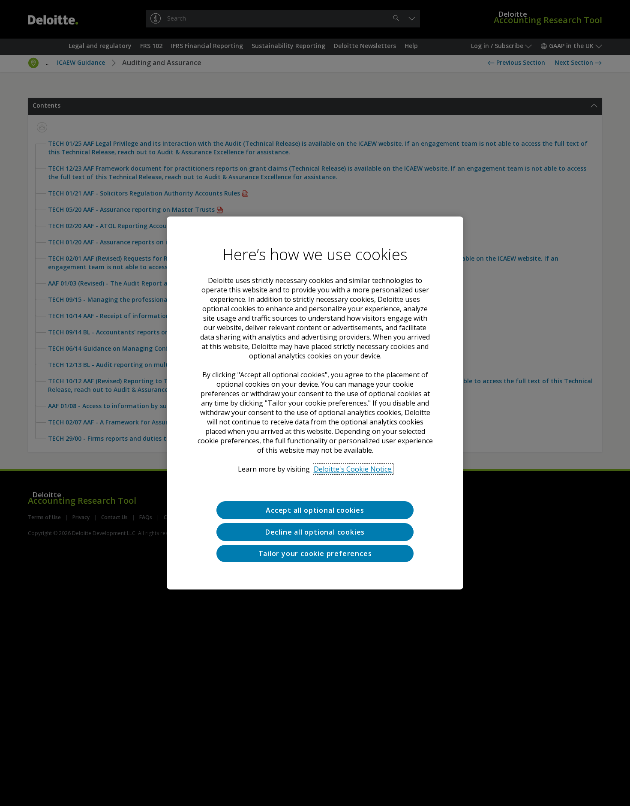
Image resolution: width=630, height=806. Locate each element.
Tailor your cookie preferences (315, 553)
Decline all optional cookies (315, 532)
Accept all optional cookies (315, 510)
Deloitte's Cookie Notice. (353, 469)
